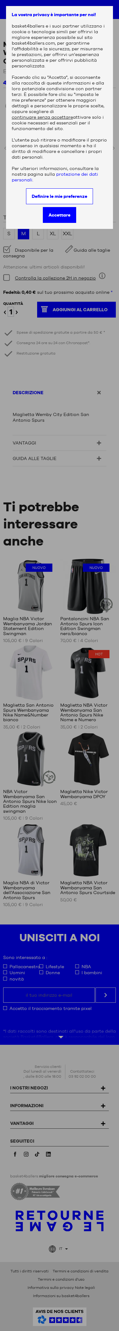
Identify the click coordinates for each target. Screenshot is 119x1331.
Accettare (59, 215)
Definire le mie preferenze (59, 196)
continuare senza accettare (42, 117)
